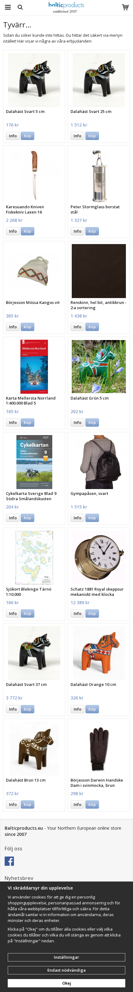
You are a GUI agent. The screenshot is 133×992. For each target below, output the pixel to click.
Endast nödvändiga (66, 970)
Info (13, 136)
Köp (27, 136)
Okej (66, 983)
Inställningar (66, 957)
